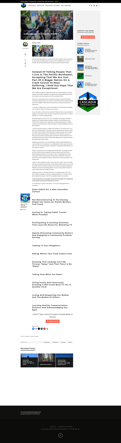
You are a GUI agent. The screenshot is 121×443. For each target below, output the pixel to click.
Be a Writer (66, 5)
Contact (53, 426)
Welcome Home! (90, 59)
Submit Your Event (65, 426)
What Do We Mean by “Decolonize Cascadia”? (24, 206)
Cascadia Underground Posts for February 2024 (91, 84)
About (57, 1)
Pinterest (55, 342)
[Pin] (25, 66)
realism (36, 336)
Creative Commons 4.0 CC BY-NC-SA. (30, 414)
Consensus (88, 75)
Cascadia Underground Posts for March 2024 (91, 50)
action (22, 336)
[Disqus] (47, 387)
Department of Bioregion (29, 1)
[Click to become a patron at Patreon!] (53, 323)
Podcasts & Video (52, 5)
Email (70, 342)
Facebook (47, 342)
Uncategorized (28, 30)
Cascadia (32, 5)
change (32, 336)
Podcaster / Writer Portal (46, 1)
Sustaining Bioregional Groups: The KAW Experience (91, 67)
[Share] (25, 60)
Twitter (63, 342)
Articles (40, 5)
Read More (24, 209)
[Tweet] (25, 63)
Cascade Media (25, 48)
